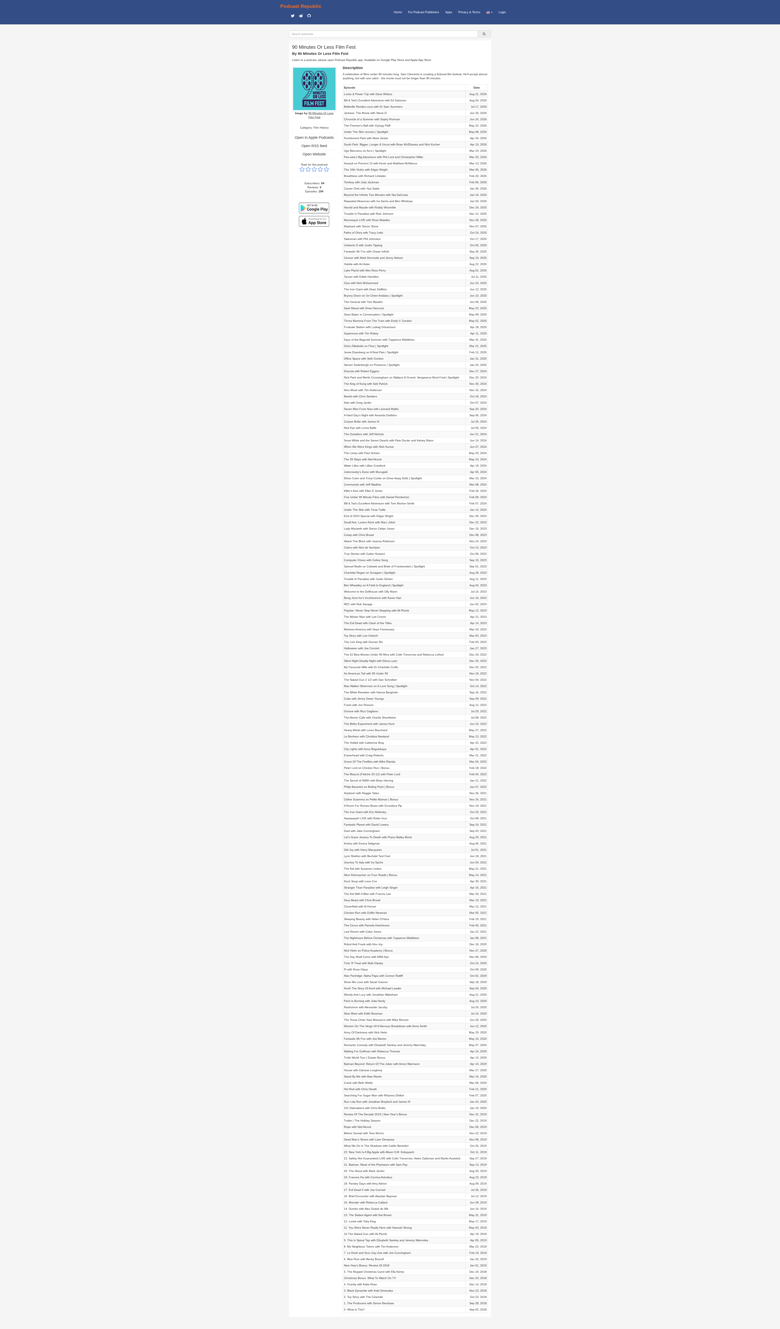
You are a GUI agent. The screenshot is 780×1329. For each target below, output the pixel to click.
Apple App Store (420, 60)
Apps (448, 12)
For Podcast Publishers (423, 12)
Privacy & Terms (469, 12)
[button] (489, 12)
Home (398, 12)
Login (502, 12)
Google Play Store (392, 60)
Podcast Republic (300, 6)
